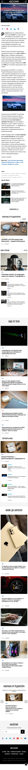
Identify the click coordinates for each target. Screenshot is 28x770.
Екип (8, 752)
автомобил (4, 175)
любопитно (19, 177)
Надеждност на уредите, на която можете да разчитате (11, 241)
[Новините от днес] (26, 1)
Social (2, 238)
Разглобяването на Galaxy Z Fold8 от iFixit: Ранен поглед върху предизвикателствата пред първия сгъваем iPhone (12, 666)
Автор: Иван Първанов (5, 25)
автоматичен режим (13, 175)
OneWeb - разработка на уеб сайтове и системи (14, 761)
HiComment (10, 465)
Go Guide (21, 755)
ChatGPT (13, 173)
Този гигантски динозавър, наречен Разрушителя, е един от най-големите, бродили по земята (12, 162)
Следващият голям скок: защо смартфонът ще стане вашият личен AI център (16, 469)
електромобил (22, 173)
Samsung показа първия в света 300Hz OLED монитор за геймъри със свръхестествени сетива (14, 415)
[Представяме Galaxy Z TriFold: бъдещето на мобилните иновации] (4, 476)
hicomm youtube (17, 739)
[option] (14, 286)
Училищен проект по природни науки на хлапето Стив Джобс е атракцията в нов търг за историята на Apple (13, 278)
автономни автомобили (6, 177)
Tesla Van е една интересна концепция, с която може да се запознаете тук (18, 192)
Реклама (24, 752)
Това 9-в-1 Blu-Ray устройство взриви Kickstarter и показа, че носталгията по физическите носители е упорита (16, 304)
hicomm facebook (2, 739)
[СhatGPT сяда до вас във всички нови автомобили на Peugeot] (7, 29)
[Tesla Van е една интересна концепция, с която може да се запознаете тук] (5, 193)
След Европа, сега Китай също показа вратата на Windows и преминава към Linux (12, 353)
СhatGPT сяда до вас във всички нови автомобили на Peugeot (14, 12)
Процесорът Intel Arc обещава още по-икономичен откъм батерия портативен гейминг (16, 295)
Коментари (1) (14, 209)
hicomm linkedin (10, 739)
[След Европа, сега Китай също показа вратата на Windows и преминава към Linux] (14, 337)
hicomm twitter (6, 739)
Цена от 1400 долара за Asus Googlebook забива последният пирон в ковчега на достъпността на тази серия (14, 384)
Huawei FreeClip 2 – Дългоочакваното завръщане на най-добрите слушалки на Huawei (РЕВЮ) (13, 460)
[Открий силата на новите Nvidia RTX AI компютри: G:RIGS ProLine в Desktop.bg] (4, 496)
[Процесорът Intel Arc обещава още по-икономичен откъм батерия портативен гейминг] (3, 295)
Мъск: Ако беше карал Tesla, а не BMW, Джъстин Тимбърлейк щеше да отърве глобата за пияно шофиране (18, 200)
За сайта (4, 752)
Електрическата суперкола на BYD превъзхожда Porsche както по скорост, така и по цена (16, 286)
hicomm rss (21, 739)
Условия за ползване (15, 752)
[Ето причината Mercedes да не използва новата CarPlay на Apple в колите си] (5, 186)
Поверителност (14, 755)
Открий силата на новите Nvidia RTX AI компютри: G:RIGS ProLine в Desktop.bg (16, 498)
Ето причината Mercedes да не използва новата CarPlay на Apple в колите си (18, 184)
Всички (24, 219)
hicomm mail (25, 739)
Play (8, 292)
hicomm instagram (14, 739)
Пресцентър (7, 755)
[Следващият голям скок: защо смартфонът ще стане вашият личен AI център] (4, 467)
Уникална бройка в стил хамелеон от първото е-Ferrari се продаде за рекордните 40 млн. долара (13, 601)
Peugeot (17, 173)
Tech (14, 5)
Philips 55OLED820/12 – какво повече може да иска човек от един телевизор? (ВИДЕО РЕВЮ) (17, 488)
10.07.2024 (14, 18)
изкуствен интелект (5, 173)
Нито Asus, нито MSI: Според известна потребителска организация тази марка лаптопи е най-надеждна (13, 633)
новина (14, 177)
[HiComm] (14, 2)
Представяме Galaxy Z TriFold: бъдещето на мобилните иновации (17, 478)
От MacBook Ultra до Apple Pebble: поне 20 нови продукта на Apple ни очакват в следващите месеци (14, 569)
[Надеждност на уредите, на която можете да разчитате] (14, 229)
